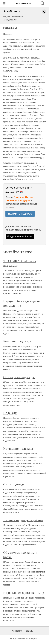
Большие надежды (17, 341)
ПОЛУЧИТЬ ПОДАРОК (20, 214)
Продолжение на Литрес (19, 236)
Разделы (29, 631)
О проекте (17, 631)
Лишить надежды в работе (23, 520)
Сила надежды (14, 484)
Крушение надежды (18, 448)
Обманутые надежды (19, 377)
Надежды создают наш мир (23, 592)
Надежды (10, 413)
